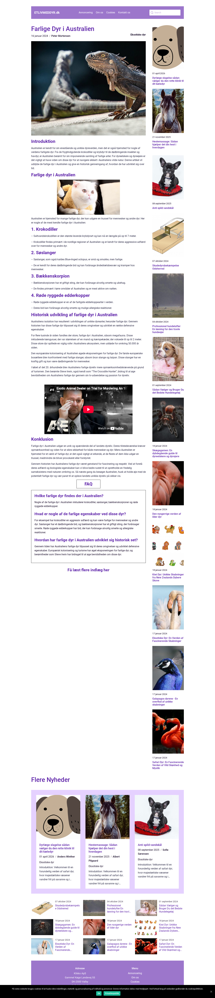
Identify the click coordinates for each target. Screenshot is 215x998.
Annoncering (86, 12)
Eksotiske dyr (138, 34)
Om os (99, 12)
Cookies (110, 12)
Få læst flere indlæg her (88, 570)
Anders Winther (66, 856)
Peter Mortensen (60, 35)
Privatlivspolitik (112, 993)
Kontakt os (124, 12)
